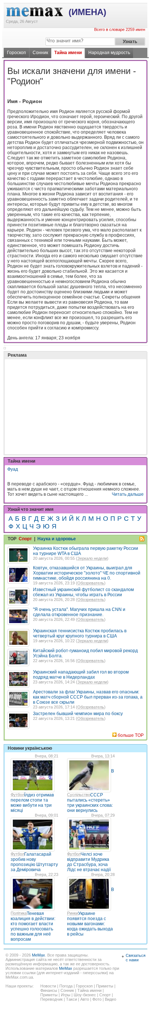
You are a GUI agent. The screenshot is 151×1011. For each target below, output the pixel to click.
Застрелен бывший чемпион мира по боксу (78, 713)
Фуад (12, 469)
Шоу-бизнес (85, 995)
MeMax (38, 955)
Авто (84, 999)
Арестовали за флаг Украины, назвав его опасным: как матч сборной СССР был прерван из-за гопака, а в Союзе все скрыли (88, 697)
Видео (110, 999)
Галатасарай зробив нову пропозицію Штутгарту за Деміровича (34, 862)
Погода (66, 986)
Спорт (25, 538)
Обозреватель (90, 583)
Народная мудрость (109, 52)
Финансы (48, 990)
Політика (19, 913)
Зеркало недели (92, 558)
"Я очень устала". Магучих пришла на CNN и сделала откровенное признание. (79, 612)
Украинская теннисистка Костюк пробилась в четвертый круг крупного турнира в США (79, 633)
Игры (65, 995)
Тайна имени (68, 52)
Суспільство (78, 794)
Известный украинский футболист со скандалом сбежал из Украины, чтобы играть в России (83, 592)
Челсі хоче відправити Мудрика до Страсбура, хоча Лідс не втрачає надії (89, 862)
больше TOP (131, 735)
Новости (48, 986)
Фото (97, 999)
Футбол (17, 794)
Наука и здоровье (56, 538)
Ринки (72, 913)
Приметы (104, 986)
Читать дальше (128, 494)
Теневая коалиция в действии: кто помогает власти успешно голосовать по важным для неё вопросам (33, 926)
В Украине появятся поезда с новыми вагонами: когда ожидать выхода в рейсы (90, 912)
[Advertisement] (62, 388)
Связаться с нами (136, 957)
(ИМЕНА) (87, 12)
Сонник (40, 52)
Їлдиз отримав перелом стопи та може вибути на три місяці (32, 802)
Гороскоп (16, 52)
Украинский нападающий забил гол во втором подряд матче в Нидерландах (81, 674)
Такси (71, 999)
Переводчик (51, 999)
